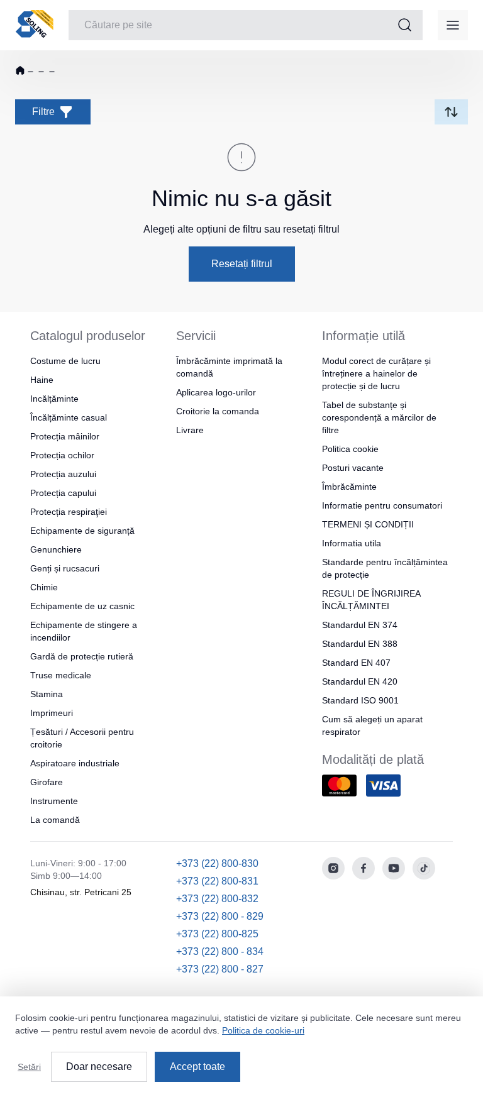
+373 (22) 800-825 (217, 934)
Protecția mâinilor (64, 436)
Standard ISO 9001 (360, 700)
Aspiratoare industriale (74, 763)
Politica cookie (350, 449)
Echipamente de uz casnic (82, 606)
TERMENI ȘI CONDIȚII (368, 524)
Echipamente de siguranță (82, 531)
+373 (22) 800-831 (217, 881)
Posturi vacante (353, 468)
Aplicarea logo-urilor (216, 392)
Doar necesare (99, 1066)
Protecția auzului (63, 474)
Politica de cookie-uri (263, 1030)
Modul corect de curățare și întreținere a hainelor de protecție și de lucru (376, 373)
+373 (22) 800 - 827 (220, 969)
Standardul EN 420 (359, 681)
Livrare (190, 430)
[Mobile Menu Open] (453, 25)
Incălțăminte (54, 399)
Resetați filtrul (241, 263)
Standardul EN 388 (359, 644)
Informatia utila (351, 543)
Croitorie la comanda (217, 411)
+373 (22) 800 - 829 (220, 916)
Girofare (46, 782)
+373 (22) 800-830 (217, 863)
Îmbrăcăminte (349, 487)
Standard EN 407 (356, 663)
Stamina (46, 694)
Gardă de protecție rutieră (81, 656)
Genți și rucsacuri (64, 568)
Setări (29, 1067)
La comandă (55, 820)
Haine (41, 380)
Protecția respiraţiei (68, 512)
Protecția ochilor (62, 455)
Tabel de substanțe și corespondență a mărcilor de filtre (379, 417)
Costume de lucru (65, 361)
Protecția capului (63, 493)
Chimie (44, 587)
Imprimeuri (51, 713)
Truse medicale (60, 675)
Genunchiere (56, 549)
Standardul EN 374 (359, 625)
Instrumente (54, 801)
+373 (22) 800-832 (217, 898)
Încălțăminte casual (68, 417)
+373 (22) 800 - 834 (220, 951)
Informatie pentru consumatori (382, 505)
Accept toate (197, 1066)
